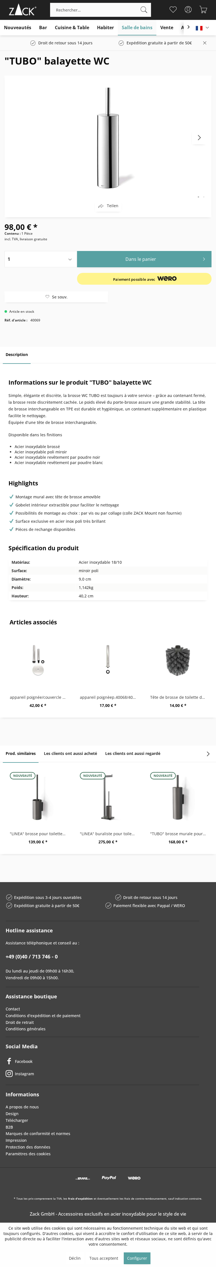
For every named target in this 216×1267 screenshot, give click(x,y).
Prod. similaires (21, 753)
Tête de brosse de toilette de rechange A (179, 697)
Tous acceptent (103, 1258)
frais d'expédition (80, 1198)
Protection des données (28, 1147)
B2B (9, 1127)
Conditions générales (26, 1028)
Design (12, 1113)
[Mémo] (173, 9)
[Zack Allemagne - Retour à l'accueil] (22, 10)
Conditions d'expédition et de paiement (43, 1015)
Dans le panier (140, 259)
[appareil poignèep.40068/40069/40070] (108, 661)
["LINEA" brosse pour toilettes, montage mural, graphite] (38, 797)
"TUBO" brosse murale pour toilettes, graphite (179, 833)
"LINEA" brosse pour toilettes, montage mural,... (39, 833)
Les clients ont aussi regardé (132, 753)
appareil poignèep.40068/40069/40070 (109, 697)
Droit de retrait (20, 1022)
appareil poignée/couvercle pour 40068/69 (39, 697)
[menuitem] (100, 10)
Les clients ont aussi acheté (70, 753)
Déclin (75, 1258)
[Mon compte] (188, 9)
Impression (16, 1140)
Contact (13, 1009)
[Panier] (203, 9)
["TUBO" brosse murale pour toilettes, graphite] (178, 797)
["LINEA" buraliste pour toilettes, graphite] (108, 797)
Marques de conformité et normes (38, 1133)
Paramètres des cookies (28, 1153)
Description (17, 354)
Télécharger (17, 1120)
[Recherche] (144, 10)
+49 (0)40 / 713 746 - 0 (32, 956)
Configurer (137, 1258)
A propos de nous (22, 1107)
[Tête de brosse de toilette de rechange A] (178, 661)
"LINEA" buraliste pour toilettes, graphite (109, 833)
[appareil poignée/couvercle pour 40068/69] (38, 661)
